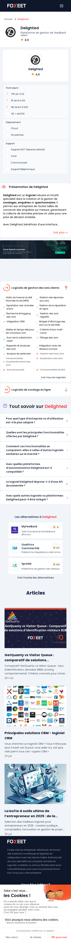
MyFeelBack (29, 526)
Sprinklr (26, 564)
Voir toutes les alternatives (35, 577)
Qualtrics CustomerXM (30, 546)
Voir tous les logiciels (53, 377)
